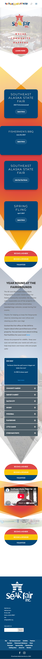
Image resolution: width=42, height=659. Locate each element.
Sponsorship (19, 645)
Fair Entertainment (14, 641)
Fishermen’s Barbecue (20, 643)
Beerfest (9, 643)
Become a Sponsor (21, 259)
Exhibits (25, 641)
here (28, 335)
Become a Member (21, 253)
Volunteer (21, 264)
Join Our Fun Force (21, 180)
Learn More (20, 51)
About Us (21, 647)
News (31, 643)
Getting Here (12, 647)
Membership (29, 645)
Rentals (29, 647)
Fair (6, 641)
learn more (21, 380)
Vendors (32, 641)
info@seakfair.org (8, 619)
